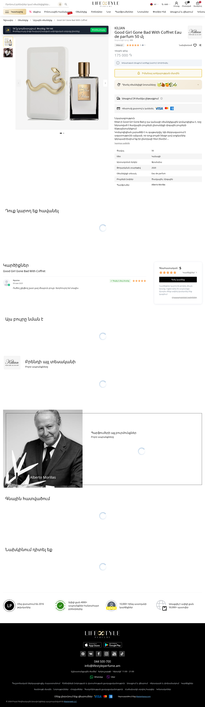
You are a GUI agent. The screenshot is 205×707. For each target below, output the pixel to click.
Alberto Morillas (158, 184)
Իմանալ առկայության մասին (160, 73)
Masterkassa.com (143, 696)
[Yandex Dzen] (122, 654)
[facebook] (98, 654)
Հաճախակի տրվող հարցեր (139, 689)
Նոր (109, 11)
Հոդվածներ (76, 689)
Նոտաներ (143, 11)
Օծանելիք (81, 11)
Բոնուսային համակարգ (58, 11)
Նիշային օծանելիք (42, 20)
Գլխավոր (8, 20)
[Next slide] (105, 83)
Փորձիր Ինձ (159, 11)
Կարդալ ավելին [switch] (122, 143)
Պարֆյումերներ (124, 11)
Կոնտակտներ (163, 689)
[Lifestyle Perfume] (106, 4)
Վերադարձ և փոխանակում (164, 683)
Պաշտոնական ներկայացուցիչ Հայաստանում (36, 683)
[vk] (91, 654)
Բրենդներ (96, 11)
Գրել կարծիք (178, 279)
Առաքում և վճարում (181, 11)
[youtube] (114, 654)
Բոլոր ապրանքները (36, 366)
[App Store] (92, 645)
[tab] (61, 133)
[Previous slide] (18, 83)
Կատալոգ (17, 11)
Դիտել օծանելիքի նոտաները (139, 84)
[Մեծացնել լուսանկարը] (62, 83)
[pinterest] (83, 654)
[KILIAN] (195, 32)
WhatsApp (98, 677)
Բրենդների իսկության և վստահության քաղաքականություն (93, 683)
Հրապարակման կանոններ (184, 297)
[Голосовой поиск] (60, 4)
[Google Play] (113, 645)
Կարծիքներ (187, 683)
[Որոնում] (66, 4)
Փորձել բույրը (98, 30)
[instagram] (106, 654)
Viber (113, 677)
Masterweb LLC (70, 701)
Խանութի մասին (42, 689)
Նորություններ (60, 689)
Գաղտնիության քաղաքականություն (104, 689)
